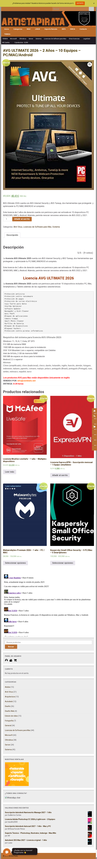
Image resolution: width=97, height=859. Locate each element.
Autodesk (9, 701)
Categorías (17, 29)
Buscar (11, 647)
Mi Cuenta (6, 42)
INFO (63, 29)
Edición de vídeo (11, 716)
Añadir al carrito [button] (60, 475)
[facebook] (4, 8)
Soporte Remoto (50, 29)
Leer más (9, 472)
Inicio (6, 29)
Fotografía (9, 721)
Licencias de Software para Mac (55, 39)
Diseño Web (9, 711)
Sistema (38, 39)
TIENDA (7, 34)
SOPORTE (80, 3)
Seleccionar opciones (15, 563)
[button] (89, 64)
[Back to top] (91, 844)
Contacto (83, 29)
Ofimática (22, 39)
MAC (28, 29)
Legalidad (86, 39)
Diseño (7, 706)
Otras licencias (74, 39)
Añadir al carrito (22, 219)
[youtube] (17, 8)
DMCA (72, 29)
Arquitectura (10, 697)
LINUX (37, 29)
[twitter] (8, 8)
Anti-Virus (18, 227)
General (8, 725)
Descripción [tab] (12, 235)
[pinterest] (25, 8)
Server (31, 39)
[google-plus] (21, 8)
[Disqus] (48, 605)
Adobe (7, 687)
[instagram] (12, 8)
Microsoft (13, 39)
